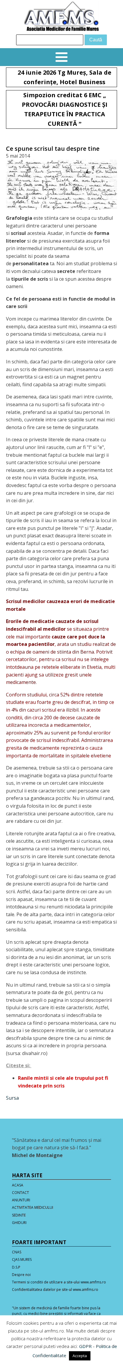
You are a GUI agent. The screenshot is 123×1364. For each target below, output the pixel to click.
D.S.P (16, 1267)
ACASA (17, 1185)
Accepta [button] (80, 1355)
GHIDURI (19, 1222)
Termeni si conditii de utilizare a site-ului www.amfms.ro (59, 1282)
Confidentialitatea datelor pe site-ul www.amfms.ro (55, 1289)
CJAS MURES (22, 1259)
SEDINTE (19, 1215)
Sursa (12, 1098)
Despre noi (21, 1274)
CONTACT (20, 1192)
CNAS (16, 1252)
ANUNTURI (21, 1200)
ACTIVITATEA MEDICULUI (32, 1207)
